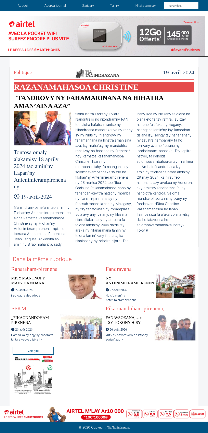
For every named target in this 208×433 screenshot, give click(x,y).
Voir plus (33, 350)
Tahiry (114, 5)
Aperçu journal (55, 5)
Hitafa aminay (145, 5)
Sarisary (88, 5)
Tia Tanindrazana (118, 427)
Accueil (23, 5)
